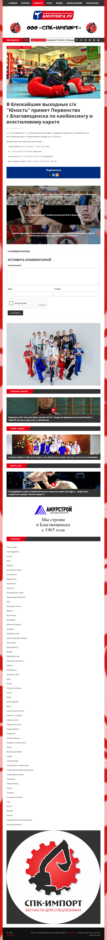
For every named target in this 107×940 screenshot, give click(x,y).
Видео (59, 3)
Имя (10, 289)
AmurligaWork (74, 3)
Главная (12, 3)
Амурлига (11, 935)
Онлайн (25, 3)
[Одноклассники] (57, 175)
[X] (49, 175)
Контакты (91, 3)
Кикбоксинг (14, 47)
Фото (49, 3)
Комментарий (14, 265)
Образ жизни (40, 40)
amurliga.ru (71, 932)
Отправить (15, 313)
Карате (26, 47)
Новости (38, 3)
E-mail (57, 289)
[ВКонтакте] (53, 175)
